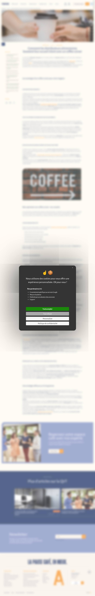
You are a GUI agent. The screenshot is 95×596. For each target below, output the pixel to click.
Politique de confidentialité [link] (47, 323)
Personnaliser (47, 318)
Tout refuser (47, 314)
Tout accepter (47, 309)
